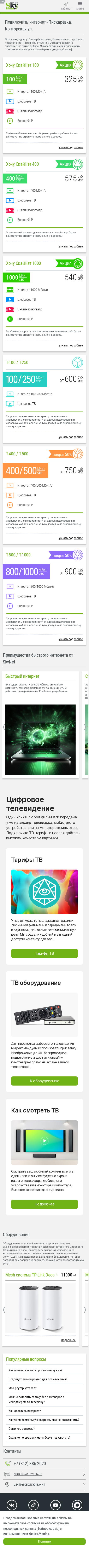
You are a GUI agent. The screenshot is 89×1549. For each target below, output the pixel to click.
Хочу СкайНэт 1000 (23, 263)
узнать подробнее (71, 147)
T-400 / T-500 (17, 453)
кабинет (66, 8)
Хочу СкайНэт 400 (22, 164)
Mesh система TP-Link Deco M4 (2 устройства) (47, 1275)
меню (80, 8)
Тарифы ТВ (44, 953)
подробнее (68, 1340)
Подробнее (44, 1204)
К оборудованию (44, 1081)
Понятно (44, 1541)
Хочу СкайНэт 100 (22, 65)
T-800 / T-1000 (18, 554)
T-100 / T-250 (17, 362)
